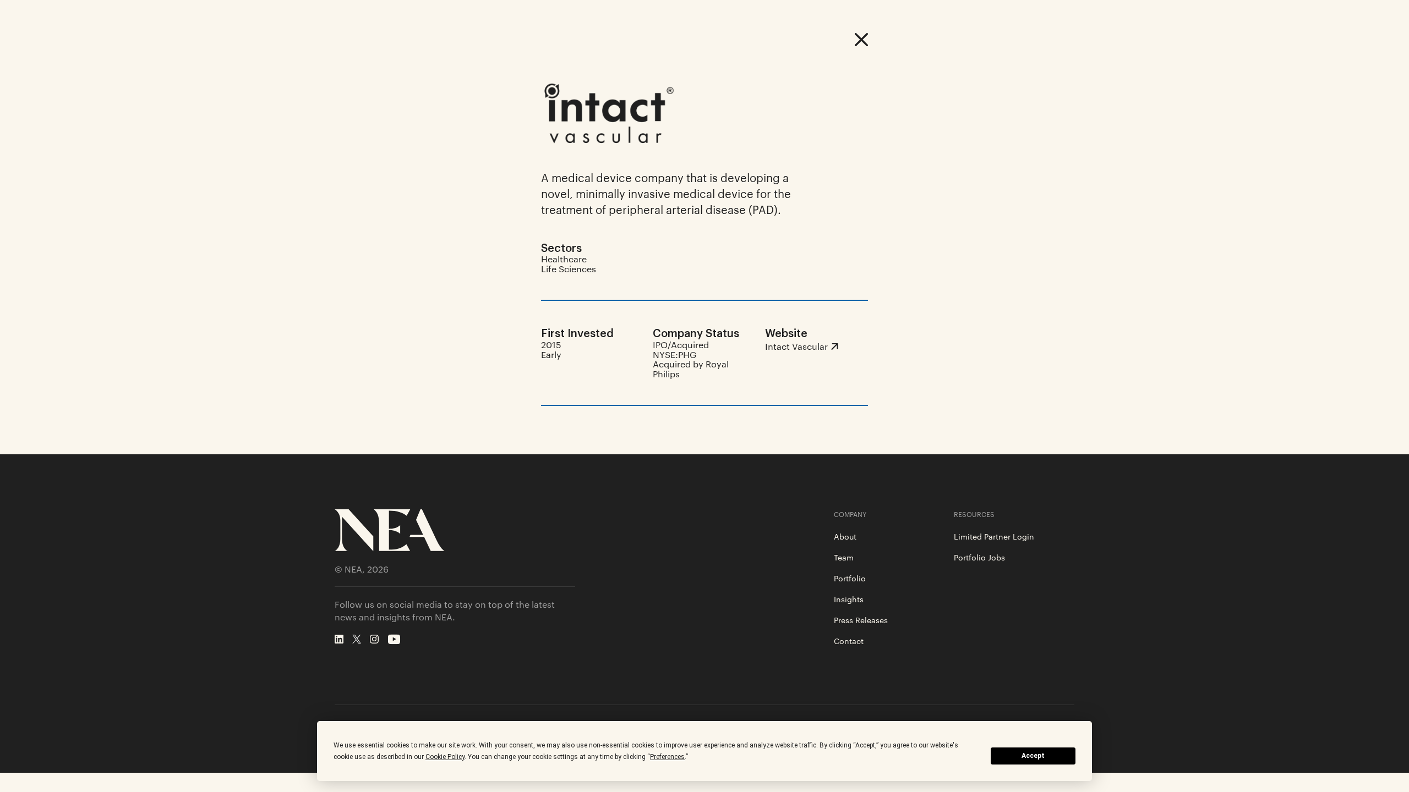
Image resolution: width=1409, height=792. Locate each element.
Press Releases (861, 620)
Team (844, 557)
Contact (849, 641)
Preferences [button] (667, 757)
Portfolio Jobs (979, 557)
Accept (1033, 756)
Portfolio (850, 578)
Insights (849, 599)
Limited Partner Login (994, 536)
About (845, 536)
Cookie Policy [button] (445, 757)
